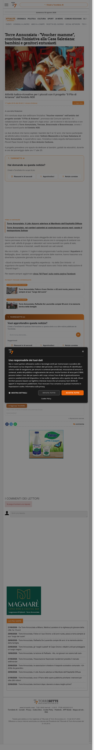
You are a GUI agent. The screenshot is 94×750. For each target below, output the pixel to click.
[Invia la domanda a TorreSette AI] (78, 334)
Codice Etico (37, 710)
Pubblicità (58, 710)
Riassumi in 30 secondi (23, 176)
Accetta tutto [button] (72, 393)
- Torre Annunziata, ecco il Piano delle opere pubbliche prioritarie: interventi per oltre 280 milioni (45, 679)
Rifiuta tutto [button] (49, 393)
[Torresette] (14, 4)
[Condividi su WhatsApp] (15, 424)
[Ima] (46, 444)
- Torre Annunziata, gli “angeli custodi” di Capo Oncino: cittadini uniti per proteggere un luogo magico (46, 648)
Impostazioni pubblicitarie (27, 383)
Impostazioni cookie (16, 386)
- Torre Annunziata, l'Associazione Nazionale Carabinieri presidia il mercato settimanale (43, 660)
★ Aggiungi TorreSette (16, 406)
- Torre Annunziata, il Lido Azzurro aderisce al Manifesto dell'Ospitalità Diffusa (44, 672)
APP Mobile (67, 710)
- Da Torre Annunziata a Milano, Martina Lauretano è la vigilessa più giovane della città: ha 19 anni (46, 628)
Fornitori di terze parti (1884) (71, 372)
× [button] (83, 351)
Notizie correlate (71, 176)
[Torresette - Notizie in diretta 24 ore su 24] (46, 702)
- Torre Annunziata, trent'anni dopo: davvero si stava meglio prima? (40, 684)
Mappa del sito (78, 710)
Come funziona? (11, 413)
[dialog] (46, 375)
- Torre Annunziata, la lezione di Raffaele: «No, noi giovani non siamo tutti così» (45, 653)
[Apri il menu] (6, 5)
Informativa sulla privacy (35, 386)
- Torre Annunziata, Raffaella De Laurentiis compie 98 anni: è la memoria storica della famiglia (45, 641)
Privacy (28, 710)
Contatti (22, 710)
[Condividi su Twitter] (11, 424)
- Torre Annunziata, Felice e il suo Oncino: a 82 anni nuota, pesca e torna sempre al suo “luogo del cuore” (46, 635)
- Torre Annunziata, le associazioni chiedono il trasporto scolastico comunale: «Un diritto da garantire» (46, 666)
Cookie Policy (48, 710)
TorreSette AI (12, 710)
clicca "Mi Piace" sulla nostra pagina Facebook (54, 273)
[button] (18, 393)
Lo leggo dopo (78, 103)
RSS (46, 712)
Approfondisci (48, 176)
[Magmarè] (24, 600)
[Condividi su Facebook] (7, 424)
